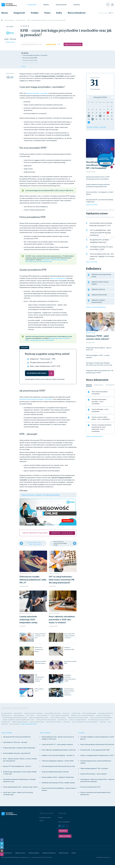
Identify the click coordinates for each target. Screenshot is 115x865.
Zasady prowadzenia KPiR (30, 63)
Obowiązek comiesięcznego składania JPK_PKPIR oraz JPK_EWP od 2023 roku (46, 261)
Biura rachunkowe (77, 13)
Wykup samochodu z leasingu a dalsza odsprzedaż (19, 748)
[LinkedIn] (2, 847)
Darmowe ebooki (61, 5)
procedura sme (62, 720)
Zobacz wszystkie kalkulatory (96, 307)
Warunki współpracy (34, 853)
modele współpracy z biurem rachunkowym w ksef (18, 720)
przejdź (105, 163)
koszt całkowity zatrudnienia (60, 715)
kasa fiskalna (18, 713)
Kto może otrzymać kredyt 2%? (90, 787)
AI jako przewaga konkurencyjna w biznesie (55, 772)
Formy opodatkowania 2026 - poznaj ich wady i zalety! (20, 787)
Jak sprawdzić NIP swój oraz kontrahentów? (17, 737)
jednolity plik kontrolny (37, 722)
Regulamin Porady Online (49, 853)
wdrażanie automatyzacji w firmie (77, 718)
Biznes (4, 13)
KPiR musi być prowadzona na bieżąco (39, 649)
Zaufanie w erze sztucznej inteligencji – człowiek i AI (58, 755)
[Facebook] (2, 840)
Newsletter (63, 831)
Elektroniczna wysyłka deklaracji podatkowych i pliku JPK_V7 (32, 579)
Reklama (46, 5)
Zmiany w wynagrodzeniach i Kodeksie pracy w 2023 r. (97, 755)
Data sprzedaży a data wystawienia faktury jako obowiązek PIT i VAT (101, 224)
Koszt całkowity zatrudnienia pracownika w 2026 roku (59, 750)
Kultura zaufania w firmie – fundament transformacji (58, 777)
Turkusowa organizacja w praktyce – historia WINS (58, 761)
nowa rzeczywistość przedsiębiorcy (101, 718)
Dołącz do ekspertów (64, 822)
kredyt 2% (66, 722)
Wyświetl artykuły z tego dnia (96, 127)
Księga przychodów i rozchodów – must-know (40, 636)
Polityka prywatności (6, 853)
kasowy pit (66, 713)
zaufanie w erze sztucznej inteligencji (82, 715)
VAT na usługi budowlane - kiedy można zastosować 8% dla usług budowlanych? (61, 579)
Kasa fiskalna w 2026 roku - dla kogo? (15, 742)
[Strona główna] (2, 20)
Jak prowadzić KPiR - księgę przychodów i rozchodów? (69, 636)
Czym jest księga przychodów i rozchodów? (35, 55)
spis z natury (30, 715)
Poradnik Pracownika (44, 817)
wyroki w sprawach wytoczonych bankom (85, 722)
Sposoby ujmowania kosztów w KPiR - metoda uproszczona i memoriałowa (48, 339)
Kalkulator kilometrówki (99, 295)
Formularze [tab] (110, 385)
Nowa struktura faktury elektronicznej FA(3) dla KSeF (97, 744)
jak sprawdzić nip (6, 713)
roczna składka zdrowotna (52, 713)
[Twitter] (2, 843)
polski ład (103, 722)
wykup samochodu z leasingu (33, 713)
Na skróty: (24, 53)
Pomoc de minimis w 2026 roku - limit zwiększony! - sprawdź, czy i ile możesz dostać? (102, 256)
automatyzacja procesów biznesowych (15, 718)
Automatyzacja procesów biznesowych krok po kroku (58, 766)
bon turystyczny (15, 724)
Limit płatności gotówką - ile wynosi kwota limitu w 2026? (101, 248)
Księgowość (19, 13)
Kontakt (60, 817)
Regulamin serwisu (20, 853)
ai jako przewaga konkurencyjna (38, 718)
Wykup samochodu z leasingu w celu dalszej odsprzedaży (40, 495)
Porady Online (31, 5)
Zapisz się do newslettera (73, 44)
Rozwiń (23, 66)
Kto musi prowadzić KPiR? (30, 58)
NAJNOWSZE (89, 159)
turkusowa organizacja (103, 715)
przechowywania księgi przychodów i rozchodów (35, 399)
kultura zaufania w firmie (57, 718)
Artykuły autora (10, 42)
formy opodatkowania (89, 713)
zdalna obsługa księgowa (20, 722)
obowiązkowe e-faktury (53, 722)
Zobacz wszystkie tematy (28, 724)
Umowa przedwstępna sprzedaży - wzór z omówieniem (99, 401)
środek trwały (76, 713)
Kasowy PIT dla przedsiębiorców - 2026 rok (17, 766)
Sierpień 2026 (100, 97)
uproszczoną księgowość (58, 278)
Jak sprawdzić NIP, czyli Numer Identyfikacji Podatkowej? (99, 241)
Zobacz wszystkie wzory (94, 436)
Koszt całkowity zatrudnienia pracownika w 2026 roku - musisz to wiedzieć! (62, 619)
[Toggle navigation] (112, 5)
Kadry (59, 13)
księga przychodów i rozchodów (37, 93)
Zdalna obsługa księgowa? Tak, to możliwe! (94, 768)
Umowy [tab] (89, 385)
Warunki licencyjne (63, 853)
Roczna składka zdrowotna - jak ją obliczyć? (17, 753)
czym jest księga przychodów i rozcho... (32, 44)
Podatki (34, 13)
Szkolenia (77, 5)
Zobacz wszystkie (91, 205)
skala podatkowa (18, 715)
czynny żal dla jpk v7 (42, 715)
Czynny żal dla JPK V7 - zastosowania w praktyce (57, 744)
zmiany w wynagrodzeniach (77, 720)
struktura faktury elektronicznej (46, 720)
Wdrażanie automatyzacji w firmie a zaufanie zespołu (58, 783)
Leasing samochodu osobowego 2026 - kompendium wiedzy (28, 619)
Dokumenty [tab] (98, 385)
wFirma (41, 820)
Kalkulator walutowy (98, 289)
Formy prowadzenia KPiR (30, 60)
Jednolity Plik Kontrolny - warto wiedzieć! (93, 774)
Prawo (47, 13)
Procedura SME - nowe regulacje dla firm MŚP (95, 750)
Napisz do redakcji (65, 836)
